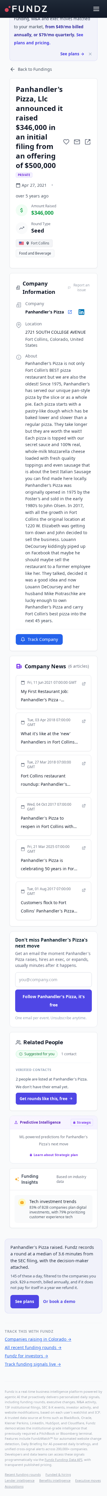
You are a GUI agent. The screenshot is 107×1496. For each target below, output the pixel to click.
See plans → (72, 54)
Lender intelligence (19, 1480)
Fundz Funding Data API (63, 1459)
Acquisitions (14, 1486)
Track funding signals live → (33, 1364)
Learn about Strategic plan (56, 1154)
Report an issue (81, 287)
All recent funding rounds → (33, 1347)
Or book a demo (59, 1301)
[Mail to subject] (77, 141)
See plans (24, 1301)
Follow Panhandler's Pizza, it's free (54, 1001)
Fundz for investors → (26, 1356)
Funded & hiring (58, 1474)
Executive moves (88, 1480)
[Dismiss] (90, 54)
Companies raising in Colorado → (38, 1339)
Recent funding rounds (23, 1474)
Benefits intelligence (54, 1480)
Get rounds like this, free (43, 1098)
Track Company (43, 639)
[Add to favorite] (66, 141)
